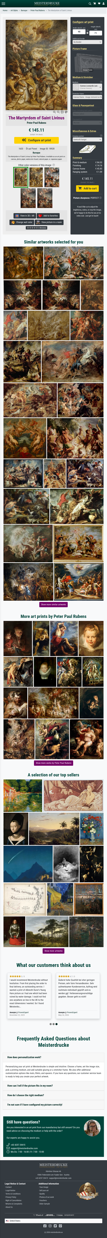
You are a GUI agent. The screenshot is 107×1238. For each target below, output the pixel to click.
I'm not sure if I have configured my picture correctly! (34, 1104)
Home (5, 10)
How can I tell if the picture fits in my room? (30, 1085)
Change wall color (23, 222)
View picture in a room (51, 222)
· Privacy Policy (10, 1197)
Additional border (79, 39)
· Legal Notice (10, 1190)
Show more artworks (53, 951)
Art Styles (14, 10)
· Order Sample (44, 1204)
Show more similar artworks (53, 604)
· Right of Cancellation (13, 1200)
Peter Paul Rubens (38, 10)
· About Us (9, 1207)
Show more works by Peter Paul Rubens (53, 763)
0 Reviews (42, 228)
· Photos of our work (46, 1197)
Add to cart (89, 188)
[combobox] (87, 42)
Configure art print (38, 140)
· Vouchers (43, 1200)
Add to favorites (50, 215)
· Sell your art (43, 1190)
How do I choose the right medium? (25, 1095)
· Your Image (43, 1187)
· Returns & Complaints (13, 1204)
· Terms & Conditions (12, 1194)
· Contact (8, 1187)
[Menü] (3, 4)
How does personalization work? (24, 1057)
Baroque (24, 10)
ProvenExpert (23, 1012)
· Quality (42, 1194)
